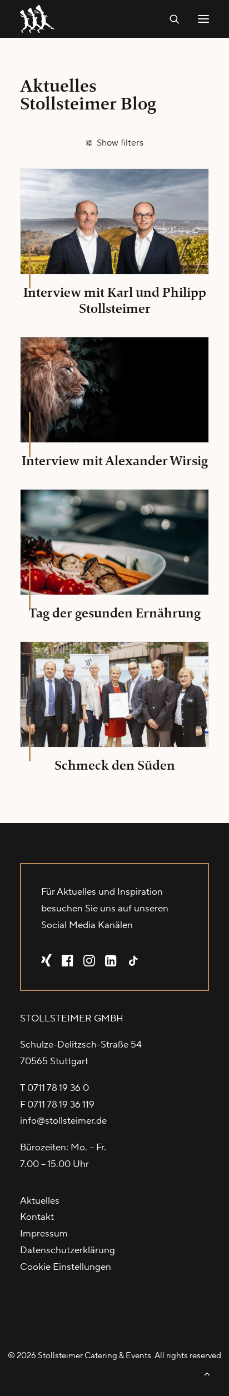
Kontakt (37, 1217)
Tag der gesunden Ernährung (114, 613)
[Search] (170, 19)
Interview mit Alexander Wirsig (115, 461)
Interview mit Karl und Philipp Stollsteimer (114, 300)
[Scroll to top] (207, 1373)
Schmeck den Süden (114, 765)
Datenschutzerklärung (67, 1250)
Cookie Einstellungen (65, 1267)
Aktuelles (39, 1201)
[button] (203, 19)
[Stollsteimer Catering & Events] (39, 19)
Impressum (44, 1234)
